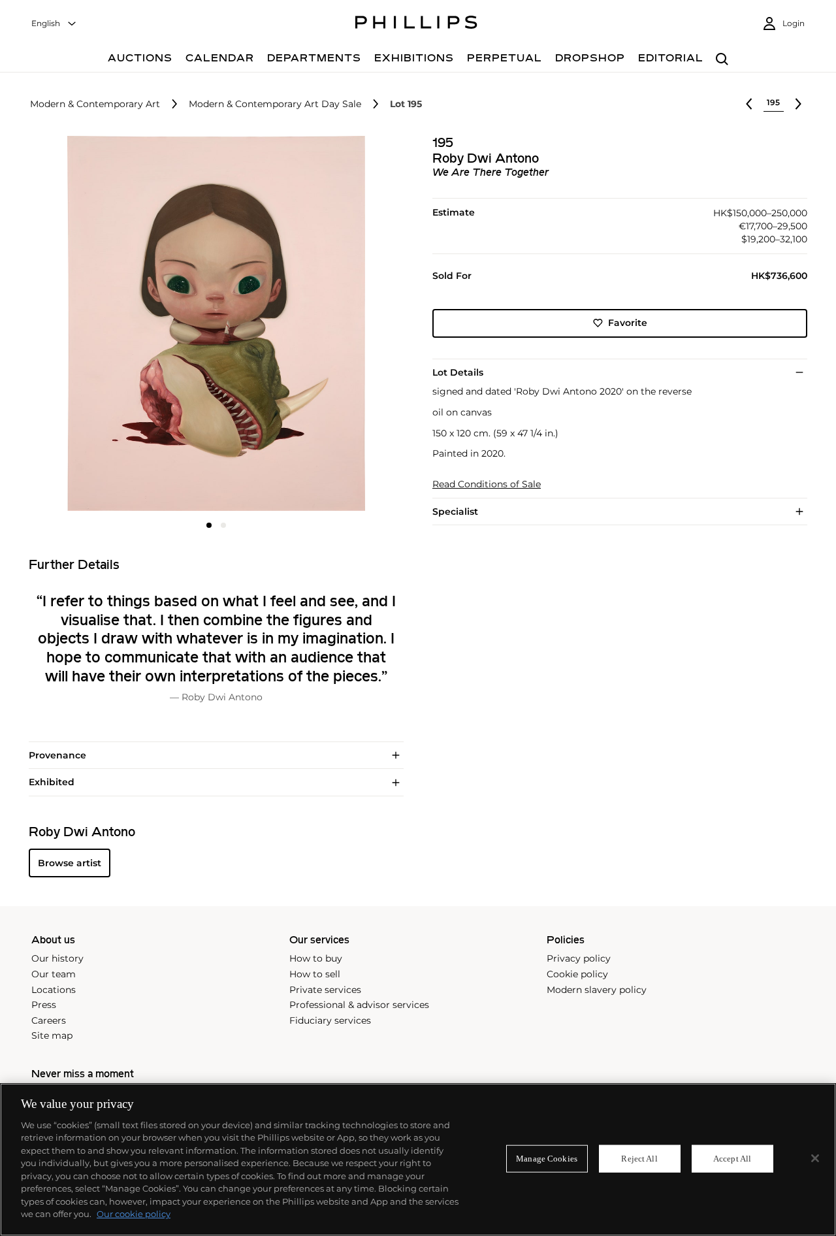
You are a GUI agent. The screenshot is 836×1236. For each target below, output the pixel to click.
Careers (48, 1020)
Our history (57, 958)
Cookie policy (577, 974)
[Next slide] (341, 324)
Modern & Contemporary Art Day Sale (275, 104)
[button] (212, 323)
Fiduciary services (330, 1020)
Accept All (732, 1158)
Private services (325, 990)
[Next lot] (798, 104)
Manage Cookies (546, 1158)
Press (43, 1005)
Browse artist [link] (69, 863)
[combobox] (54, 23)
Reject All (639, 1158)
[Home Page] (416, 24)
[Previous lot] (749, 104)
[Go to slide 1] (209, 525)
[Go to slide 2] (223, 525)
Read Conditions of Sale (486, 484)
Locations (53, 990)
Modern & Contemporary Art (95, 104)
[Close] (815, 1158)
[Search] (722, 60)
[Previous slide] (91, 324)
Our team (53, 974)
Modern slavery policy (597, 990)
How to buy (315, 958)
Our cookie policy (133, 1214)
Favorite (627, 323)
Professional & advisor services (359, 1005)
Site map (51, 1035)
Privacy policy (579, 958)
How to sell (314, 974)
